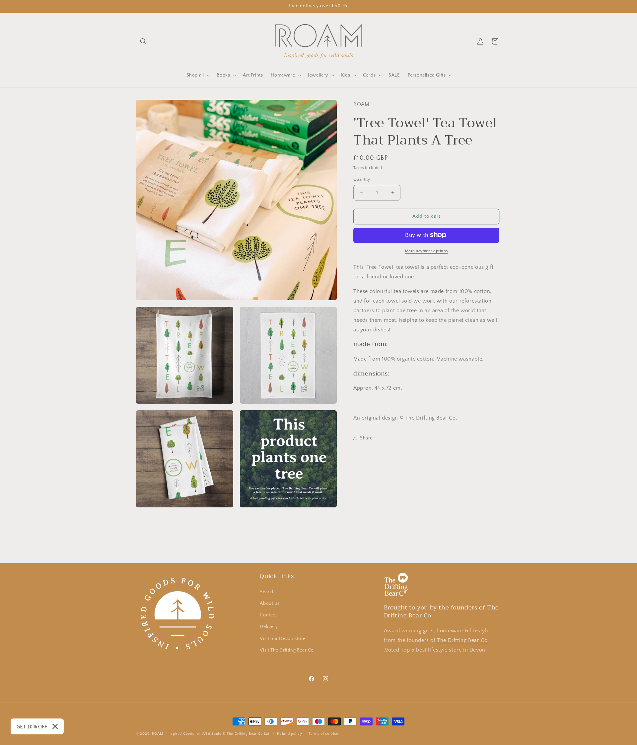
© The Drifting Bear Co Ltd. (247, 734)
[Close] (55, 726)
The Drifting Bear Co (462, 640)
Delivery (269, 626)
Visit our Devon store (283, 638)
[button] (143, 41)
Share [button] (366, 437)
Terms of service (323, 734)
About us (269, 603)
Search (267, 591)
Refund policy (289, 734)
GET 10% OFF (32, 726)
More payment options (426, 251)
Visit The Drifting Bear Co (287, 650)
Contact (268, 614)
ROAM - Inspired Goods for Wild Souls (186, 734)
